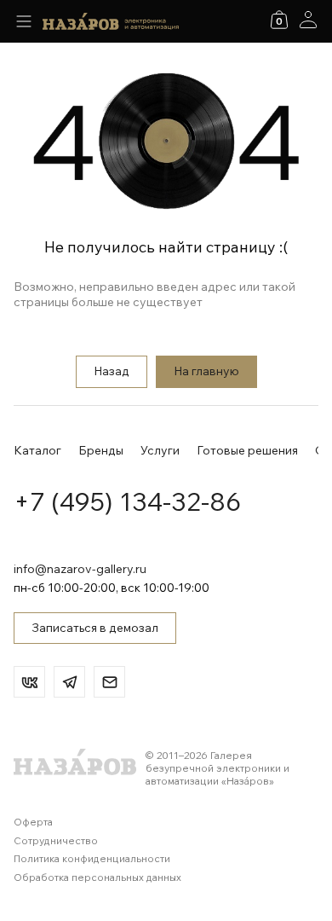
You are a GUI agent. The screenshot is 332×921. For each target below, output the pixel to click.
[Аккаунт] (308, 19)
